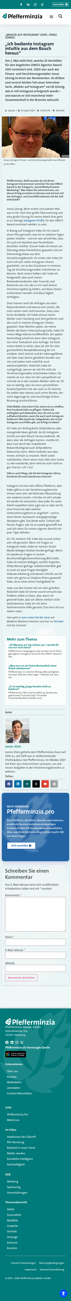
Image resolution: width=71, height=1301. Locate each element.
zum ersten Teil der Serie (35, 617)
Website (10, 963)
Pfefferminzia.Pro (17, 1114)
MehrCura (13, 1120)
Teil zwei (58, 621)
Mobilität (12, 1220)
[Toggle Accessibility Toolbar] (63, 1293)
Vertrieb (60, 110)
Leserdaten (13, 1088)
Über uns (12, 1071)
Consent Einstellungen (23, 1263)
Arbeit (10, 1209)
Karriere (12, 1077)
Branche (12, 1248)
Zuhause (12, 1242)
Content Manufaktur (19, 1093)
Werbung (12, 1181)
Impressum (30, 1269)
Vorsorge (12, 1237)
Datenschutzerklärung (52, 1269)
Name (9, 937)
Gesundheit (14, 1215)
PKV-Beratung (15, 1142)
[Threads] (21, 1042)
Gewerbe (12, 1226)
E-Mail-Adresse (15, 950)
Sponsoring (13, 1187)
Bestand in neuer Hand (21, 1148)
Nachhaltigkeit (16, 1164)
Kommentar (13, 895)
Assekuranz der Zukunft (21, 1137)
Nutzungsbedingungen (51, 1263)
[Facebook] (7, 1042)
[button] (51, 17)
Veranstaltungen (17, 1192)
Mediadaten (14, 1082)
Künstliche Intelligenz (20, 1159)
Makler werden (16, 1153)
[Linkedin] (12, 1042)
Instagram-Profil (33, 220)
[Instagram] (16, 1042)
